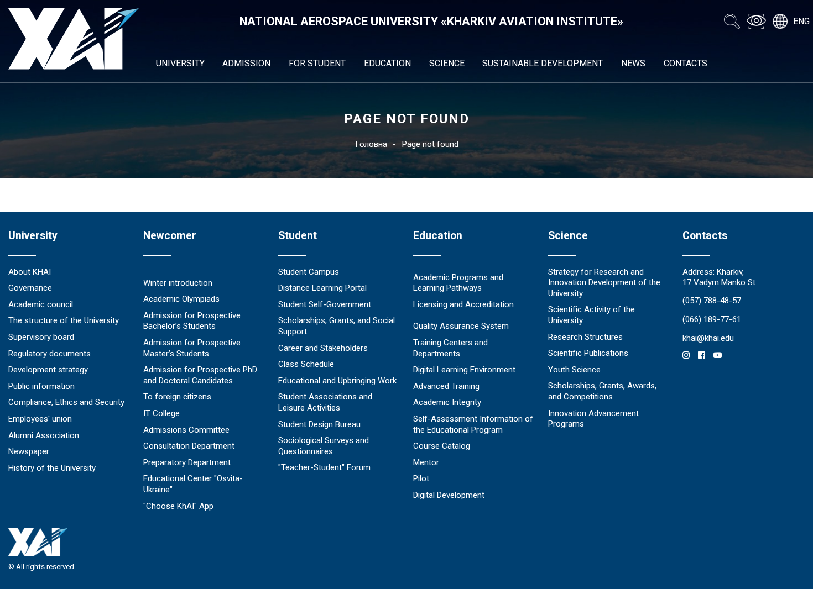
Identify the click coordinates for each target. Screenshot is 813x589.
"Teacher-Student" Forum (324, 467)
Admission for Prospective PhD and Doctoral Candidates (200, 375)
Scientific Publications (588, 353)
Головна (371, 144)
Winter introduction (177, 283)
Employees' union (40, 419)
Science (447, 63)
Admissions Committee (186, 430)
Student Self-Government (324, 304)
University (180, 63)
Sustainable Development (542, 63)
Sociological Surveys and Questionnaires (323, 445)
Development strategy (48, 370)
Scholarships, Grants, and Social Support (336, 325)
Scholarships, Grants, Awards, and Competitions (602, 391)
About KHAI (29, 272)
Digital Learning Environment (464, 370)
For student (317, 63)
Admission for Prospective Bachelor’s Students (192, 321)
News (633, 63)
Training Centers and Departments (450, 348)
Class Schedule (306, 364)
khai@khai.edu (708, 338)
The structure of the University (63, 320)
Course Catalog (441, 446)
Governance (30, 288)
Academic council (40, 304)
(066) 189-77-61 (711, 319)
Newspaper (28, 451)
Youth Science (574, 370)
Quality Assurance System (461, 326)
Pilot (421, 478)
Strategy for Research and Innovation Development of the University (604, 282)
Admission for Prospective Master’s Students (192, 348)
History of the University (52, 468)
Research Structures (585, 337)
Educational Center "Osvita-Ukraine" (193, 484)
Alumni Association (43, 435)
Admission (246, 63)
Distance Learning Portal (322, 288)
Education (387, 63)
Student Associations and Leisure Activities (325, 402)
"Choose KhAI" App (178, 506)
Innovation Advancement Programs (593, 418)
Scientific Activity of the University (591, 314)
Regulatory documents (49, 354)
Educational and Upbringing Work (337, 381)
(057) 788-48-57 (711, 301)
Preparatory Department (187, 462)
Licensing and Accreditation (463, 304)
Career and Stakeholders (323, 348)
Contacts (685, 63)
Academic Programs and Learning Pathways (458, 282)
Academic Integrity (447, 402)
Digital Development (448, 495)
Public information (41, 386)
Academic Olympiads (181, 299)
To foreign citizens (177, 397)
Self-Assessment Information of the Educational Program (473, 424)
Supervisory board (41, 337)
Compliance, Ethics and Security (66, 402)
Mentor (426, 462)
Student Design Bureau (319, 424)
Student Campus (308, 272)
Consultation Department (188, 446)
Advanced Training (446, 386)
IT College (161, 413)
